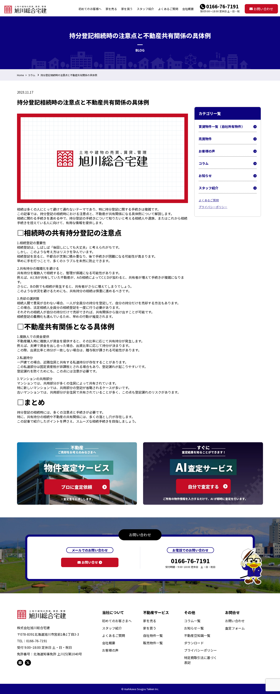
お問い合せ (90, 562)
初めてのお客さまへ (117, 620)
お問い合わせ (263, 8)
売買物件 (205, 138)
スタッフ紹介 (208, 187)
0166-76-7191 (222, 6)
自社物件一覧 (153, 635)
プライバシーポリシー (213, 207)
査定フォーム (235, 628)
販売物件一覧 (153, 642)
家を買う (149, 628)
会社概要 (108, 642)
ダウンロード (194, 642)
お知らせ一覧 (194, 628)
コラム (31, 75)
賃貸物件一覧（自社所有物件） (222, 126)
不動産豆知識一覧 (197, 635)
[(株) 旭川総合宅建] (25, 9)
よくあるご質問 (209, 200)
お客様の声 (207, 151)
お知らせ (205, 175)
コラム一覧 (192, 620)
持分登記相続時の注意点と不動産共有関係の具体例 (69, 75)
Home (20, 75)
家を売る (149, 620)
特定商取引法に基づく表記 (200, 660)
